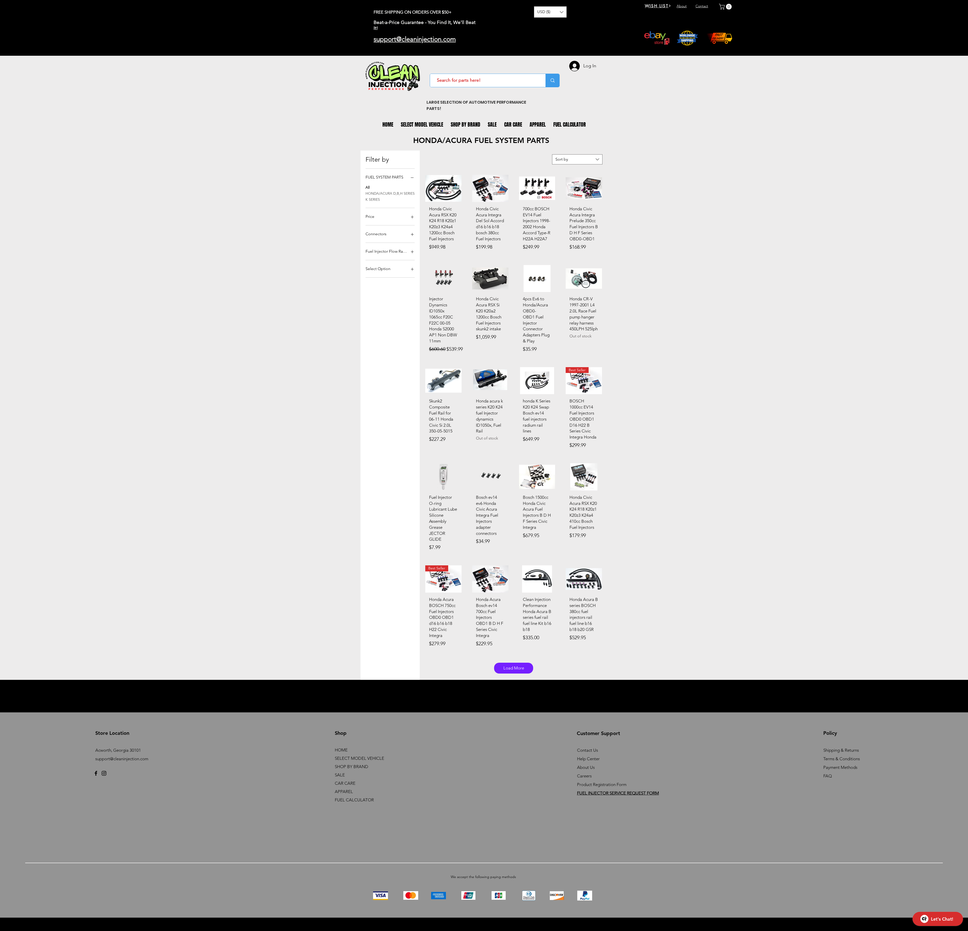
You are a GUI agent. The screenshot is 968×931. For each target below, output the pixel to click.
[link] (726, 7)
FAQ (827, 775)
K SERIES (373, 199)
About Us (586, 767)
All (368, 187)
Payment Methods (840, 767)
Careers (584, 775)
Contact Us (587, 750)
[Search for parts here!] (552, 80)
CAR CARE (345, 783)
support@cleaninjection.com (121, 758)
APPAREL (344, 791)
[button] (550, 12)
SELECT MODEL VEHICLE (359, 758)
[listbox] (550, 12)
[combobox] (577, 159)
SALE (340, 774)
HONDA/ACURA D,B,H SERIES (390, 193)
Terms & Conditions (841, 758)
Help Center (588, 758)
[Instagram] (104, 773)
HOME (341, 749)
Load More (513, 668)
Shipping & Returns (841, 750)
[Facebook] (96, 773)
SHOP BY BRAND (351, 766)
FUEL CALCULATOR (354, 799)
